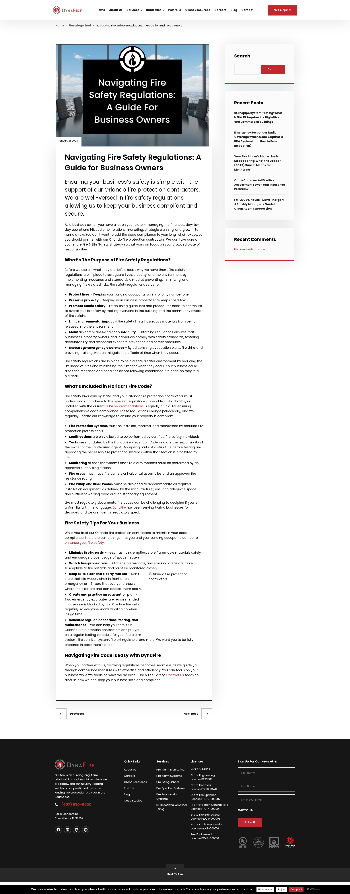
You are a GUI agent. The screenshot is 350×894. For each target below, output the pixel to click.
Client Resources (197, 10)
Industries (153, 10)
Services (133, 10)
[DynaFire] (67, 9)
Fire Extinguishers (167, 782)
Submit (250, 822)
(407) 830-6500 (76, 804)
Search (242, 56)
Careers (220, 10)
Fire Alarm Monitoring (170, 769)
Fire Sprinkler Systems (170, 788)
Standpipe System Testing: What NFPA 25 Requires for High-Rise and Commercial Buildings (258, 117)
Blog (234, 10)
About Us (115, 10)
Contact (247, 10)
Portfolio (174, 10)
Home (100, 10)
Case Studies (133, 800)
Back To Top (175, 874)
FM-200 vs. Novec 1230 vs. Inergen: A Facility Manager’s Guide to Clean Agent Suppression (259, 204)
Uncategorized (80, 25)
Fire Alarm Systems (169, 776)
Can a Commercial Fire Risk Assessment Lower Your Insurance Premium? (259, 184)
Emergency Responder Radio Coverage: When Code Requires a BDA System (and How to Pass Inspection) (258, 139)
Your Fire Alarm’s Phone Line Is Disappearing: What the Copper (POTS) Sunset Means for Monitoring (257, 163)
